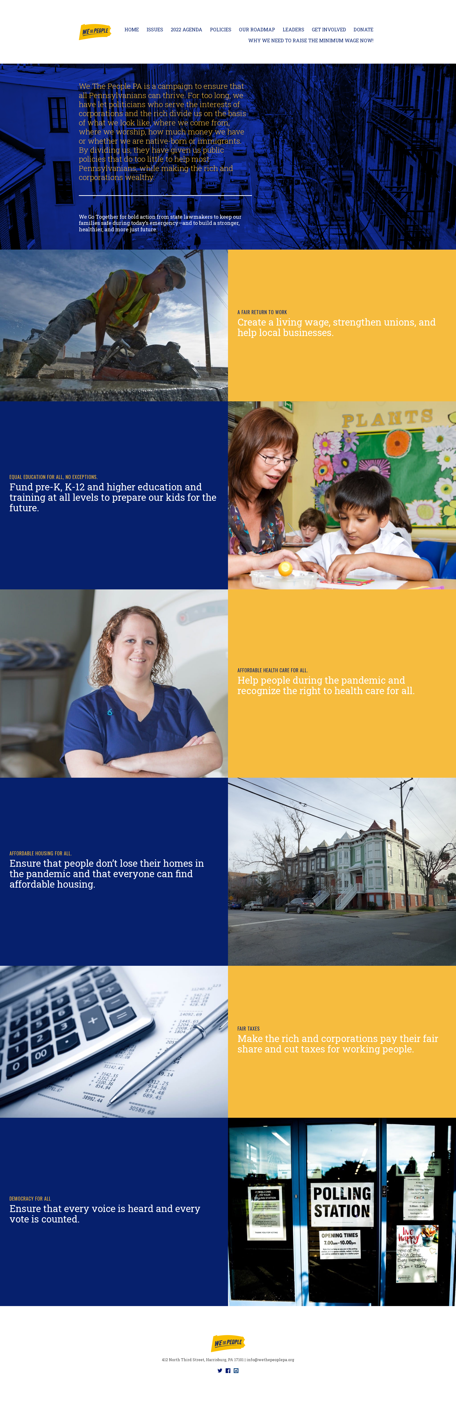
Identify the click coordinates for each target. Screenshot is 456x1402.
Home (131, 29)
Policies (220, 29)
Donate (363, 29)
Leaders (293, 29)
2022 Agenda (186, 29)
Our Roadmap (257, 29)
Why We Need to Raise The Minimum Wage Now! (310, 40)
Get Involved (329, 29)
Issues (155, 29)
